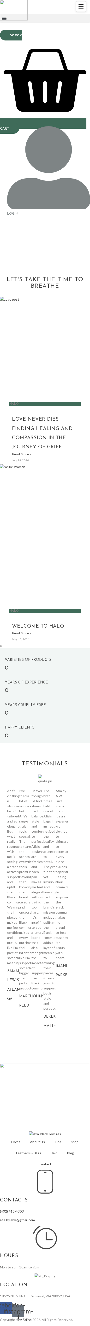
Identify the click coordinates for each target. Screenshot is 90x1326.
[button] (45, 18)
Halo (54, 1153)
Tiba (57, 1142)
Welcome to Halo (38, 626)
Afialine (26, 1320)
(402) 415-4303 (12, 1211)
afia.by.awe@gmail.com (17, 1220)
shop (75, 1142)
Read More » (21, 454)
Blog (70, 1153)
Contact (45, 1164)
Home (15, 1142)
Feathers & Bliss (28, 1153)
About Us (37, 1142)
